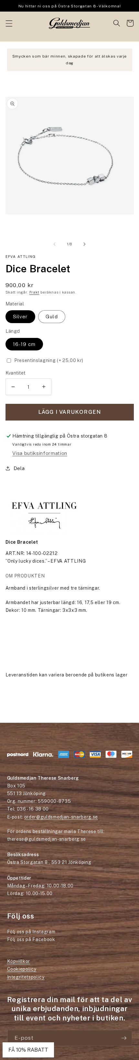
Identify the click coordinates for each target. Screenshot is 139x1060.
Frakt (34, 292)
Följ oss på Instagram (31, 931)
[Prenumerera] (124, 1038)
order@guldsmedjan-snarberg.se (61, 817)
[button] (8, 23)
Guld (52, 316)
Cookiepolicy (22, 969)
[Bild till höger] (84, 244)
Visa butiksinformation (39, 453)
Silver (20, 316)
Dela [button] (19, 468)
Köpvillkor (18, 961)
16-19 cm (24, 344)
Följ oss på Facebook (31, 939)
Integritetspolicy (26, 977)
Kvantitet (15, 373)
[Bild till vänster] (55, 244)
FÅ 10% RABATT (28, 1050)
